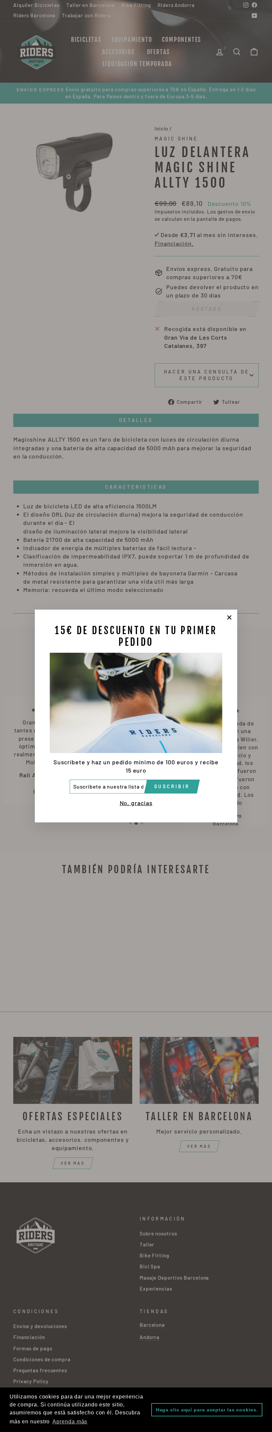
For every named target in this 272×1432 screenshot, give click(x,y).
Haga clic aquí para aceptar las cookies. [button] (207, 1409)
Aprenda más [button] (69, 1421)
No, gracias (136, 802)
